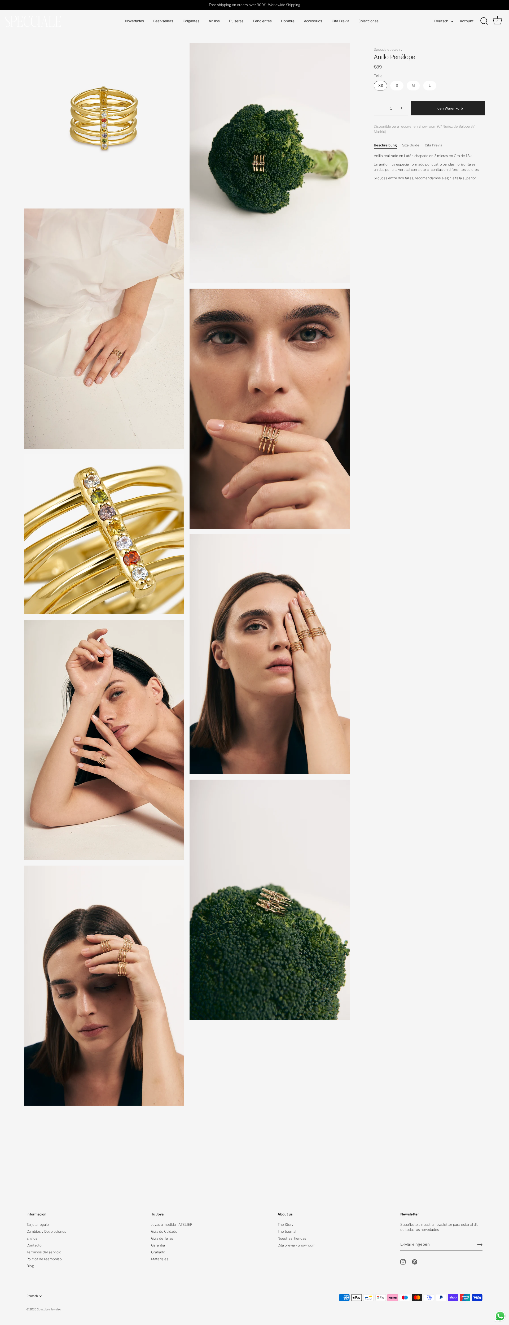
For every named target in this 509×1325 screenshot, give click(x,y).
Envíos (32, 1238)
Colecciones (368, 21)
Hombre (288, 21)
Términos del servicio (44, 1252)
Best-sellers (163, 21)
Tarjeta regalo (38, 1224)
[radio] (380, 85)
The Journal (287, 1231)
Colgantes (191, 21)
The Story (285, 1224)
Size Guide (410, 145)
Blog (30, 1266)
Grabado (158, 1252)
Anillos (214, 21)
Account (466, 21)
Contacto (34, 1245)
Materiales (159, 1259)
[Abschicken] (479, 1244)
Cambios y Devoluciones (46, 1231)
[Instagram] (403, 1261)
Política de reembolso (44, 1259)
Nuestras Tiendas (292, 1238)
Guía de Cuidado (164, 1231)
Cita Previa (340, 21)
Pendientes (262, 21)
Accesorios (313, 21)
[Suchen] (484, 21)
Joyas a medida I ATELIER (171, 1224)
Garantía (158, 1245)
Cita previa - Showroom (296, 1245)
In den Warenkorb (448, 108)
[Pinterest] (414, 1261)
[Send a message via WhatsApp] (500, 1316)
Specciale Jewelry (388, 49)
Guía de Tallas (162, 1238)
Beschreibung (385, 145)
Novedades (134, 21)
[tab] (388, 145)
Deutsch (441, 21)
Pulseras (236, 21)
